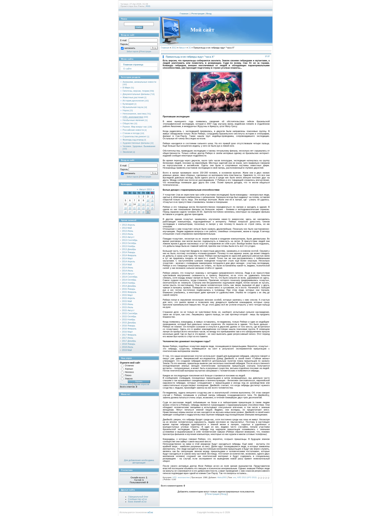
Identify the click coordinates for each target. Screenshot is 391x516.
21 (134, 208)
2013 (174, 47)
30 (143, 212)
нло (234, 477)
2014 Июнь (127, 267)
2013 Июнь (127, 231)
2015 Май (127, 301)
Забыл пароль (133, 52)
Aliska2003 (221, 477)
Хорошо (129, 369)
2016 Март (127, 331)
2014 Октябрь (129, 280)
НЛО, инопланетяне (133, 117)
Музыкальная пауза (133, 107)
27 (130, 212)
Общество (128, 123)
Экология (127, 152)
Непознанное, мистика (134, 113)
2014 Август (128, 273)
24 (148, 208)
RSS (148, 6)
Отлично (129, 365)
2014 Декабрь (129, 286)
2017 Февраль (129, 335)
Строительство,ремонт (134, 136)
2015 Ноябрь (128, 319)
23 (143, 208)
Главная (184, 13)
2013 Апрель (128, 225)
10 (148, 200)
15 (139, 204)
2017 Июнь (127, 338)
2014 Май (127, 264)
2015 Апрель (128, 298)
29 (139, 212)
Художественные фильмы (136, 143)
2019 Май (127, 350)
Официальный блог (138, 496)
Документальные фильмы (136, 94)
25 (152, 208)
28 (134, 212)
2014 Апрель (128, 261)
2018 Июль (127, 347)
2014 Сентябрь (129, 277)
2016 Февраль (129, 328)
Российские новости (133, 130)
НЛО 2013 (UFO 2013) (247, 477)
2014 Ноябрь (128, 283)
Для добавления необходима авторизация (139, 461)
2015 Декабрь (129, 322)
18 (152, 204)
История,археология (133, 100)
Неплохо (129, 372)
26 (125, 212)
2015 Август (128, 310)
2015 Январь (128, 289)
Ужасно (129, 378)
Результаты (126, 384)
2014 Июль (127, 270)
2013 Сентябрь (129, 240)
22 (139, 208)
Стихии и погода (131, 133)
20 (130, 208)
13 (130, 204)
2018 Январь (128, 344)
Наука (126, 110)
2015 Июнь (127, 304)
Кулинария (128, 104)
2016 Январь (128, 325)
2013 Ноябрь (128, 246)
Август (182, 47)
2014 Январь (128, 252)
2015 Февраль (129, 292)
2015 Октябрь (129, 316)
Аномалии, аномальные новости (139, 82)
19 (125, 208)
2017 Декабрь (129, 341)
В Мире (126, 87)
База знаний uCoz (137, 501)
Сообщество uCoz (137, 499)
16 (143, 204)
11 (152, 200)
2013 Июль (127, 234)
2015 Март (127, 295)
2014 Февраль (129, 255)
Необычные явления (133, 120)
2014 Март (127, 258)
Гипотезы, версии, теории (136, 91)
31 (148, 212)
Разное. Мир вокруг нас (135, 126)
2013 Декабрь (129, 249)
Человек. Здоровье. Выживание (139, 146)
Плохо (128, 375)
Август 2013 (145, 189)
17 (148, 204)
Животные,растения (133, 97)
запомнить (129, 48)
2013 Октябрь (129, 243)
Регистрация (197, 13)
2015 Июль (127, 307)
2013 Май (127, 228)
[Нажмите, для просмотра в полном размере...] (216, 111)
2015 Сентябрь (129, 313)
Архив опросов (141, 384)
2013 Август (128, 237)
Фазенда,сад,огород (133, 139)
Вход (208, 13)
